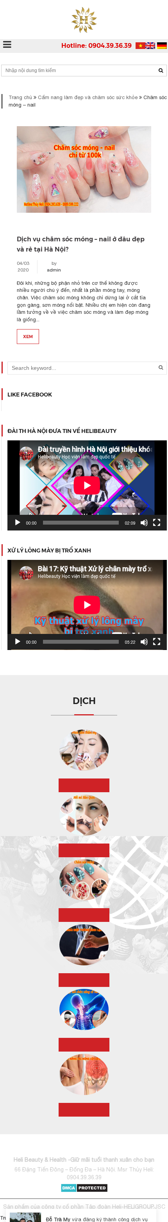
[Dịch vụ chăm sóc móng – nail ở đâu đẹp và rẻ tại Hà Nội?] (84, 177)
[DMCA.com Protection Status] (84, 1187)
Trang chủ (20, 97)
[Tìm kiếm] (161, 70)
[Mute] (144, 523)
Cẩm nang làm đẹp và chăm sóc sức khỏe (88, 97)
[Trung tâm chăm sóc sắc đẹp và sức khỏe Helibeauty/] (84, 19)
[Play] (17, 523)
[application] (87, 485)
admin (54, 270)
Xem (28, 336)
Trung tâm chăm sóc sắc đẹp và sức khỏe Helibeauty (62, 1218)
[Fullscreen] (157, 523)
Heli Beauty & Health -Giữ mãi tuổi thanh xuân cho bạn (84, 1160)
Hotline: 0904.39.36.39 (96, 45)
